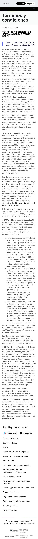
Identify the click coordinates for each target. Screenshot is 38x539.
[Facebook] (15, 427)
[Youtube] (26, 427)
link (12, 418)
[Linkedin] (22, 427)
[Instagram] (19, 427)
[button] (33, 9)
